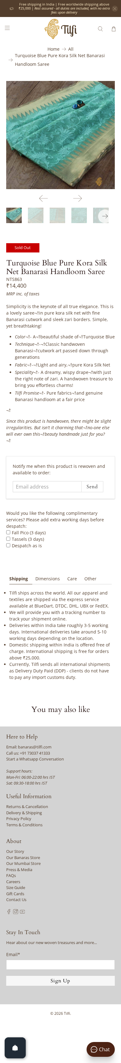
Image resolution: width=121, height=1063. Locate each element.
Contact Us (16, 899)
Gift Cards (15, 893)
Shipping (18, 579)
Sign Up (60, 980)
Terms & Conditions (24, 825)
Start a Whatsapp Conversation (35, 759)
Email (13, 954)
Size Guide (15, 887)
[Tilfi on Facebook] (8, 912)
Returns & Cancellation (27, 806)
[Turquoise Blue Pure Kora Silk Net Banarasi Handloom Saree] (60, 135)
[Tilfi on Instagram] (15, 912)
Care (72, 579)
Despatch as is (27, 545)
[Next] (77, 198)
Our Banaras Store (23, 857)
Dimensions (47, 579)
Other (90, 579)
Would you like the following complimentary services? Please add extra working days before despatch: (55, 519)
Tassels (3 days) (28, 539)
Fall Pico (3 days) (29, 533)
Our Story (15, 851)
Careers (13, 881)
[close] (115, 9)
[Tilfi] (60, 29)
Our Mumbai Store (23, 863)
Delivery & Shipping (24, 812)
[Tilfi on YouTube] (22, 912)
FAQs (11, 875)
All (71, 49)
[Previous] (43, 198)
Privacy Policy (18, 818)
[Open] (15, 1047)
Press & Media (19, 869)
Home (53, 49)
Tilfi (67, 1013)
